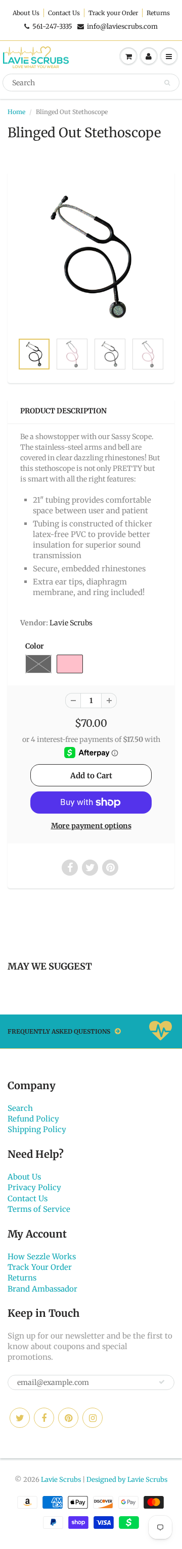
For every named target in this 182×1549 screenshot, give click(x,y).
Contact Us (64, 13)
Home (16, 112)
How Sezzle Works (42, 1256)
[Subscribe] (161, 1382)
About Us (26, 13)
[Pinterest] (68, 1418)
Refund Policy (33, 1119)
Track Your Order (40, 1267)
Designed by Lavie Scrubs (126, 1479)
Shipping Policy (37, 1129)
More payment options (91, 825)
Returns (158, 13)
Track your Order (113, 13)
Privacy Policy (34, 1187)
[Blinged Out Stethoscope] (91, 257)
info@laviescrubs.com (122, 26)
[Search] (167, 83)
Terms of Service (39, 1209)
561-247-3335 (52, 26)
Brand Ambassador (42, 1289)
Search (20, 1108)
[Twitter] (20, 1418)
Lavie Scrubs (71, 622)
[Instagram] (92, 1418)
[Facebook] (44, 1418)
